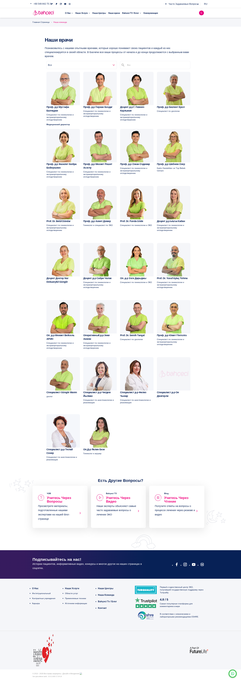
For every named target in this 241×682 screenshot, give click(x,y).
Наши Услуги (81, 13)
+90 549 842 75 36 (43, 4)
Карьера (36, 603)
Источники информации (76, 603)
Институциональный (41, 593)
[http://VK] (202, 565)
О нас (35, 588)
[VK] (70, 4)
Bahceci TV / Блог (130, 13)
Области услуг (71, 593)
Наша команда (106, 595)
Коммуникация (151, 13)
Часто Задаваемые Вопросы (184, 4)
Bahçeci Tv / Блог (107, 601)
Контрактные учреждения (43, 598)
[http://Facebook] (176, 565)
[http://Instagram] (185, 565)
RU (205, 4)
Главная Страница (41, 22)
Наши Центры (99, 13)
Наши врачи (114, 13)
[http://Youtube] (193, 565)
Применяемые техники (75, 598)
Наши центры (105, 588)
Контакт (102, 608)
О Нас (68, 13)
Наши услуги (72, 588)
